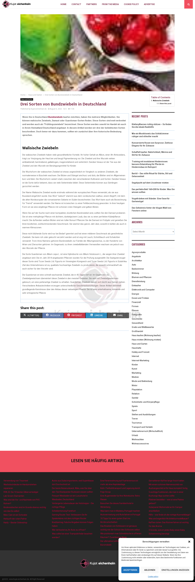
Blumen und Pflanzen (141, 277)
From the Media (110, 4)
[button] (189, 541)
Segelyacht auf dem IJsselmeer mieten (150, 183)
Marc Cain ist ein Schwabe (15, 515)
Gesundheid (137, 323)
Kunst (134, 369)
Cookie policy (153, 577)
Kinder (135, 364)
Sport (134, 410)
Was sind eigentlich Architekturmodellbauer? (169, 518)
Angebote (136, 256)
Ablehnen (149, 570)
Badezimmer (138, 269)
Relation (135, 394)
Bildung (135, 273)
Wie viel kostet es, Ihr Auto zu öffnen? (69, 530)
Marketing (136, 373)
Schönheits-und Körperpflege (146, 402)
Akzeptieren (130, 570)
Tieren (135, 419)
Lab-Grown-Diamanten (14, 496)
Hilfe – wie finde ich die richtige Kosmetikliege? (170, 515)
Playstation (137, 389)
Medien (135, 377)
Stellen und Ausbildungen (144, 414)
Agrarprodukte (139, 252)
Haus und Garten (26, 99)
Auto (134, 265)
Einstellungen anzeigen (175, 570)
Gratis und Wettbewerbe (143, 327)
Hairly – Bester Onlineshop (15, 522)
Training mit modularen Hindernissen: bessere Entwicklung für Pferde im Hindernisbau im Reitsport (150, 164)
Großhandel (137, 331)
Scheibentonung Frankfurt (64, 511)
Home (63, 4)
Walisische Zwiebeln (161, 100)
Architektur (137, 260)
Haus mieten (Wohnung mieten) (146, 340)
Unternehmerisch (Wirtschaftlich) (147, 431)
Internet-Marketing (140, 360)
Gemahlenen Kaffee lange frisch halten (166, 481)
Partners (91, 4)
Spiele (135, 406)
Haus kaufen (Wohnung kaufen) (146, 335)
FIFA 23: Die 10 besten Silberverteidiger (21, 492)
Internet (135, 356)
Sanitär (135, 398)
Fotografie (137, 314)
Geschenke (137, 319)
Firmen (135, 306)
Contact (76, 4)
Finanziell (136, 302)
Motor (134, 385)
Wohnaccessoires (140, 443)
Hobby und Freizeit (140, 352)
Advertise (149, 4)
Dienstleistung (138, 281)
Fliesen (135, 310)
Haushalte (136, 348)
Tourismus (137, 423)
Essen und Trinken (140, 298)
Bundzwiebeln (55, 117)
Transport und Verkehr (142, 427)
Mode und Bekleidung (142, 381)
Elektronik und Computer (143, 290)
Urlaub (135, 435)
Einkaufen (136, 285)
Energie (135, 294)
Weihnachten (138, 439)
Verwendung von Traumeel (16, 481)
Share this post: (166, 103)
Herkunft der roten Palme (15, 519)
